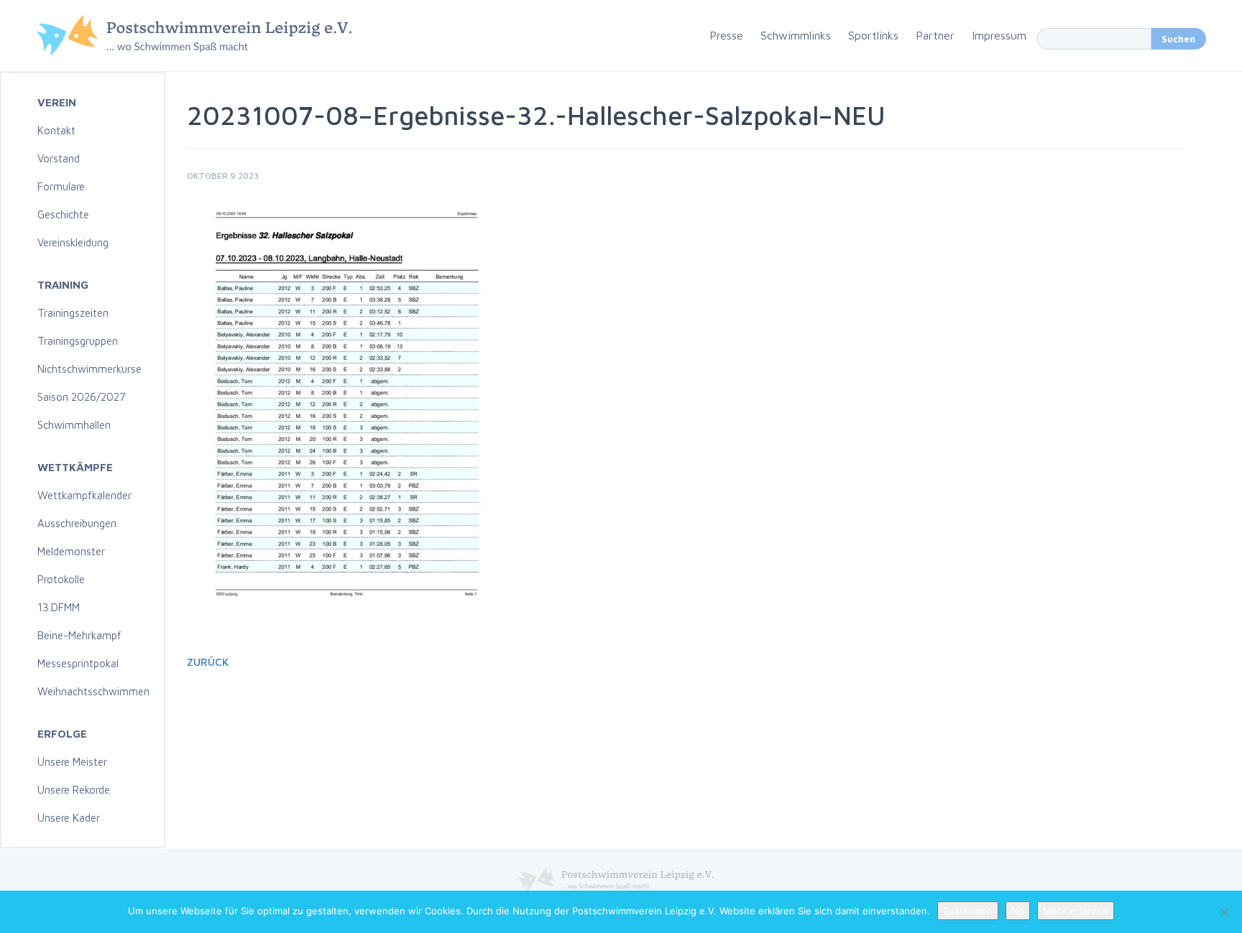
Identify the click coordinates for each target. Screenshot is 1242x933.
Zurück (208, 662)
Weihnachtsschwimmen (93, 691)
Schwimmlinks (795, 35)
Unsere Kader (68, 818)
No (1017, 910)
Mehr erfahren (1075, 910)
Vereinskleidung (73, 242)
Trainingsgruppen (77, 341)
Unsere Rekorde (73, 790)
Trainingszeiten (73, 313)
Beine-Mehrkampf (79, 635)
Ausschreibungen (76, 523)
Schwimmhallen (74, 425)
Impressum (999, 35)
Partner (935, 35)
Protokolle (61, 579)
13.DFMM (58, 607)
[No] (1224, 912)
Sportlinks (873, 35)
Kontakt (56, 130)
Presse (726, 35)
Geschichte (63, 214)
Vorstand (58, 158)
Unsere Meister (72, 762)
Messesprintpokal (78, 663)
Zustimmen (968, 910)
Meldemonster (71, 551)
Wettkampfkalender (84, 495)
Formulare (61, 186)
